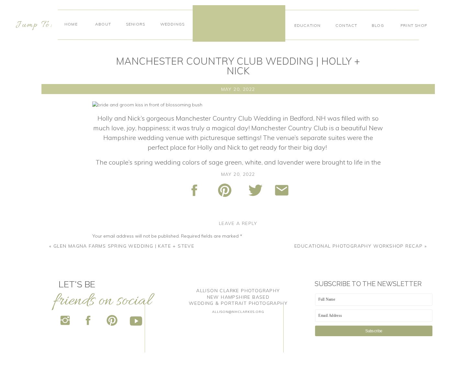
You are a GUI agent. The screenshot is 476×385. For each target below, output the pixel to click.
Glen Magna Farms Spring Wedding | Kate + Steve (123, 246)
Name (100, 317)
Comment (104, 248)
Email (100, 336)
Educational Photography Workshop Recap (358, 246)
